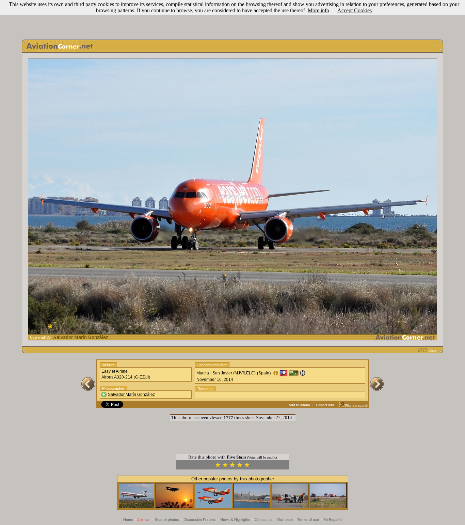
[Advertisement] (232, 18)
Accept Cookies (354, 10)
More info (318, 10)
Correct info (325, 405)
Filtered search (356, 405)
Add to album (299, 405)
